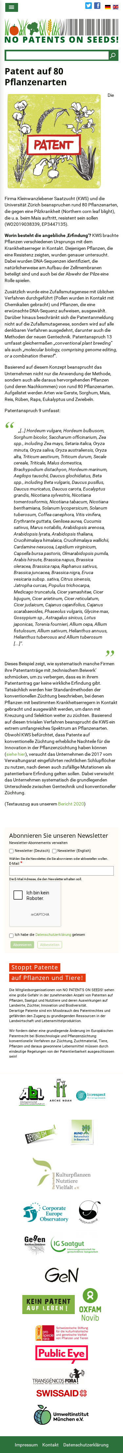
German (108, 7)
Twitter (88, 5)
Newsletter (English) (74, 851)
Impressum (26, 1444)
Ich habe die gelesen (50, 935)
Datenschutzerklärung (53, 935)
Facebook (97, 5)
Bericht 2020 (71, 803)
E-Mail (14, 863)
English (115, 7)
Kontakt (50, 1444)
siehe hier (15, 754)
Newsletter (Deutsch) (32, 851)
